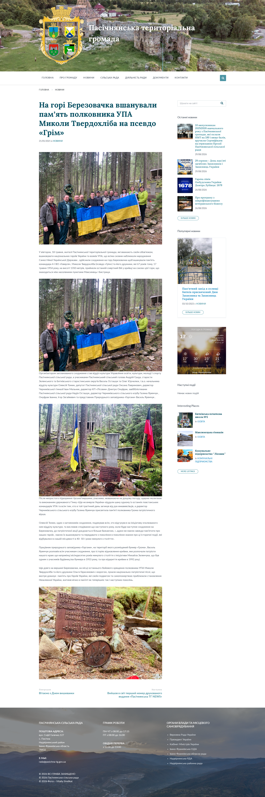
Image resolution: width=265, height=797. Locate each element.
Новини (59, 90)
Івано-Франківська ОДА (183, 749)
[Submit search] (222, 103)
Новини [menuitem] (88, 78)
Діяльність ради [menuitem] (136, 78)
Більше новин (188, 218)
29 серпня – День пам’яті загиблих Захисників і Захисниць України (210, 163)
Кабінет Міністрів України (184, 744)
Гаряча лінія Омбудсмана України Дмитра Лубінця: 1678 (208, 182)
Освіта (201, 422)
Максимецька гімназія (209, 432)
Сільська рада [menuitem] (109, 78)
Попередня (45, 689)
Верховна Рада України (183, 735)
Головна (44, 90)
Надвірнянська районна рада (186, 763)
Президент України (180, 739)
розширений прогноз (202, 368)
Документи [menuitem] (161, 78)
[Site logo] (61, 64)
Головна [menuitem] (48, 78)
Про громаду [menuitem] (68, 78)
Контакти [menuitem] (181, 78)
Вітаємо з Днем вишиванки (56, 693)
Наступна (157, 689)
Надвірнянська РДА (181, 758)
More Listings (188, 471)
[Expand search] (223, 78)
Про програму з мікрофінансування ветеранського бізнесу (209, 200)
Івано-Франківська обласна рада (188, 754)
